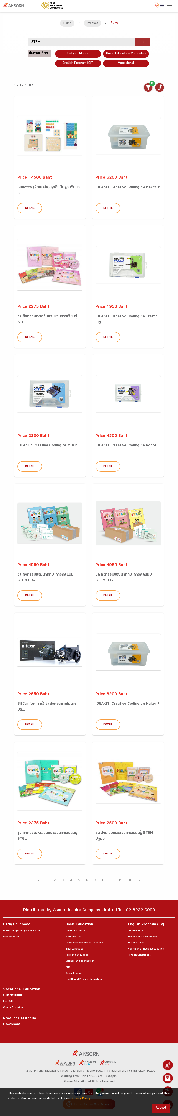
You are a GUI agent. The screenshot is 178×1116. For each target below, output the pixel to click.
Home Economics (75, 931)
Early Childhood (16, 925)
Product (92, 23)
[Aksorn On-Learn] (168, 1078)
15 (120, 880)
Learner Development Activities (84, 943)
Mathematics (73, 937)
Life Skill (8, 1002)
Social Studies (74, 973)
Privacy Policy (81, 1098)
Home (67, 23)
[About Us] (168, 1065)
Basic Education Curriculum (126, 53)
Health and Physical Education (84, 979)
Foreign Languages (77, 955)
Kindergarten (11, 937)
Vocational (126, 63)
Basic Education (79, 925)
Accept (161, 1108)
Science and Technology (80, 961)
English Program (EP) (78, 63)
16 (130, 880)
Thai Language (75, 949)
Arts (68, 967)
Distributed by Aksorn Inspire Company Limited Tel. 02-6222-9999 (89, 910)
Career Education (13, 1008)
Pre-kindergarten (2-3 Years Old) (22, 931)
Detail (30, 208)
